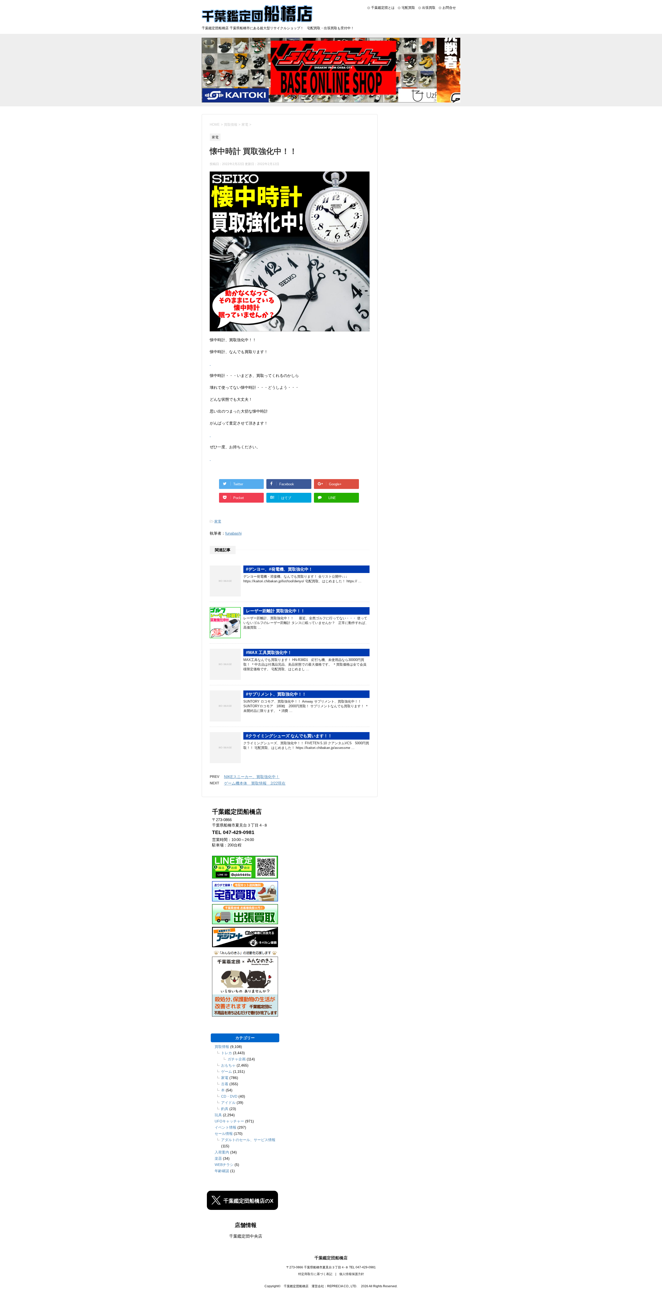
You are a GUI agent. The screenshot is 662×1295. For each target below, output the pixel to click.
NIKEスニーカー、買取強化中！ (252, 777)
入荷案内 (222, 1152)
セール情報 (224, 1134)
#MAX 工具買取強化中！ (269, 652)
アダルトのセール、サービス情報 (248, 1140)
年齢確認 (222, 1171)
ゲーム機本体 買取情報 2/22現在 (254, 783)
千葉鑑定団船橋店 (331, 1258)
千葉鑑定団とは (383, 8)
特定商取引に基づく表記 (315, 1274)
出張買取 (428, 8)
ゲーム (226, 1071)
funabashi (233, 533)
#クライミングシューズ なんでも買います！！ (289, 736)
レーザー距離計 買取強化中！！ (275, 611)
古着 (224, 1084)
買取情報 (222, 1047)
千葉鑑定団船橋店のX (248, 1201)
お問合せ (449, 8)
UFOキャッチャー (229, 1121)
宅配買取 (408, 8)
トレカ (226, 1053)
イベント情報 (225, 1127)
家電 (217, 521)
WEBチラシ (224, 1165)
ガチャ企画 (237, 1059)
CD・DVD (229, 1096)
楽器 (218, 1158)
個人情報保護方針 (351, 1274)
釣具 (224, 1109)
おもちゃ (228, 1065)
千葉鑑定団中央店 (245, 1236)
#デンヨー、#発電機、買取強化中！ (279, 569)
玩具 (218, 1115)
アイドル (228, 1102)
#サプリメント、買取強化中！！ (276, 694)
